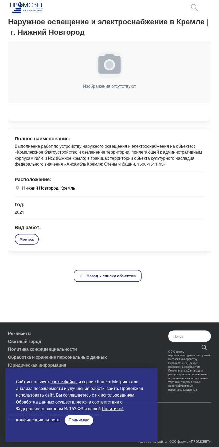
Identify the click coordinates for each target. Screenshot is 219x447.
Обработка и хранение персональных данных (57, 357)
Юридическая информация (37, 365)
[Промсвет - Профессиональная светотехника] (26, 8)
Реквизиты (20, 333)
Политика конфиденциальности (42, 349)
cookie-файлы (63, 381)
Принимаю (79, 420)
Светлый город (24, 341)
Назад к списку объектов (111, 276)
